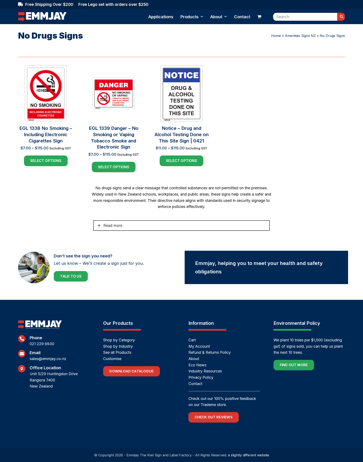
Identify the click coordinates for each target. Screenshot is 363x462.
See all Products (117, 352)
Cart (192, 340)
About (193, 358)
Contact (195, 383)
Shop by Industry (118, 346)
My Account (199, 346)
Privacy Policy (200, 377)
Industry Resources (205, 371)
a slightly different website (248, 455)
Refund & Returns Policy (209, 352)
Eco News (197, 365)
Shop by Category (119, 340)
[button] (259, 16)
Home (276, 36)
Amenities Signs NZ (300, 36)
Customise (112, 358)
